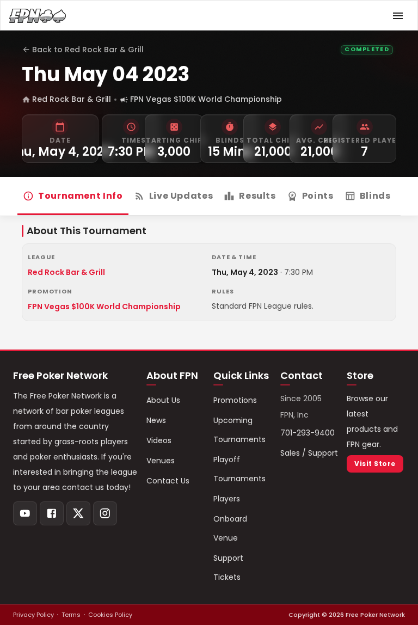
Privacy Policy (33, 614)
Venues (160, 460)
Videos (158, 440)
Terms (71, 614)
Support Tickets (228, 568)
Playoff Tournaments (239, 469)
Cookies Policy (110, 614)
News (156, 420)
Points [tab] (318, 195)
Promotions (235, 400)
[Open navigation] (398, 16)
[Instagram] (105, 513)
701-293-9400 (307, 432)
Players (226, 498)
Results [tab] (257, 195)
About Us (163, 400)
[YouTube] (25, 513)
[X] (78, 513)
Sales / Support (309, 453)
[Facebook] (52, 513)
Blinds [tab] (375, 195)
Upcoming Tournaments (239, 430)
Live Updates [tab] (181, 195)
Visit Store (374, 463)
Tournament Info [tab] (80, 195)
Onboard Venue (230, 528)
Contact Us (167, 480)
